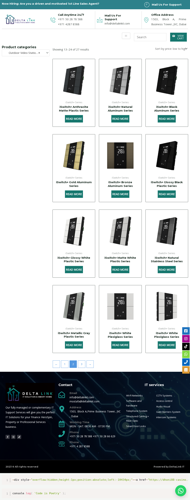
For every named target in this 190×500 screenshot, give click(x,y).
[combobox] (26, 52)
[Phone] (61, 434)
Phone (74, 432)
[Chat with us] (180, 490)
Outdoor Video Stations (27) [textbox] (24, 53)
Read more (74, 118)
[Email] (61, 394)
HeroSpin (46, 417)
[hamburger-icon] (126, 36)
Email (73, 393)
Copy (183, 478)
